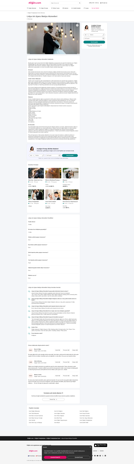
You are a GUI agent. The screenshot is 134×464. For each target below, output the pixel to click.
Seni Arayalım (69, 155)
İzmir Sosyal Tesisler (85, 413)
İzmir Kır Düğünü (58, 411)
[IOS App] (100, 445)
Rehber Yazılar (56, 8)
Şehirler (95, 450)
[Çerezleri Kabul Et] (90, 447)
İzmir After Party (58, 418)
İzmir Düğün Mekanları (34, 411)
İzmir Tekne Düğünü (59, 415)
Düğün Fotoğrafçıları (40, 438)
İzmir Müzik (57, 422)
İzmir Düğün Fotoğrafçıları (86, 420)
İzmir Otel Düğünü (84, 411)
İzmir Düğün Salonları (59, 413)
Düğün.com (30, 438)
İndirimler (66, 8)
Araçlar (87, 8)
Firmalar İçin (104, 2)
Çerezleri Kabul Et (55, 457)
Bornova (43, 12)
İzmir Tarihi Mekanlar (34, 413)
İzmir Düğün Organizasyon (60, 420)
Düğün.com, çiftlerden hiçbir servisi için (53, 158)
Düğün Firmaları (44, 8)
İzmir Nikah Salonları (85, 415)
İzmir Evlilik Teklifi (84, 422)
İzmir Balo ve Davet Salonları (36, 415)
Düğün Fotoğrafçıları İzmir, (34, 12)
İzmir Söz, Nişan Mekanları (86, 418)
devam (65, 369)
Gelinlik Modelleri (77, 8)
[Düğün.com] (35, 3)
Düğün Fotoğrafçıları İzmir (53, 438)
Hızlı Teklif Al (96, 8)
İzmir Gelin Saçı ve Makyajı (35, 422)
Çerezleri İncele (79, 457)
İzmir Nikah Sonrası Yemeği (35, 418)
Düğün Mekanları (32, 8)
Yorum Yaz (52, 399)
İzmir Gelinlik (32, 420)
